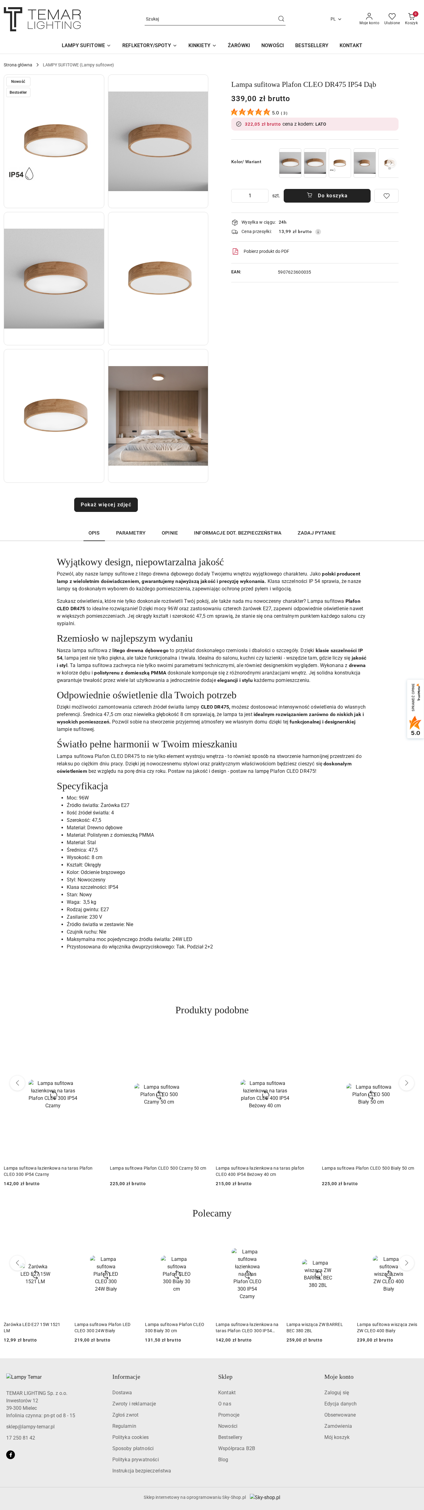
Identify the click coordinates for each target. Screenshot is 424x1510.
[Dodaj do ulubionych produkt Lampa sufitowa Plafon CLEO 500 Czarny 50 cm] (95, 1036)
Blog (223, 1460)
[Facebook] (10, 1454)
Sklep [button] (225, 1376)
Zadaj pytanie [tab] (317, 533)
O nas (224, 1404)
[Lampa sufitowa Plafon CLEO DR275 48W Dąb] (365, 163)
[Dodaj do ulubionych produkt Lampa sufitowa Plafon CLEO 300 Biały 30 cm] (413, 1036)
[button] (54, 141)
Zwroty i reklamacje (134, 1404)
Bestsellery (230, 1437)
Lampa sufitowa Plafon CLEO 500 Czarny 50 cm (52, 1168)
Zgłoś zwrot (125, 1415)
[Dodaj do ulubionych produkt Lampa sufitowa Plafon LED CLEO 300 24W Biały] (130, 1239)
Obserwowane (340, 1415)
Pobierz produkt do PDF (266, 251)
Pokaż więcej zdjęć (106, 505)
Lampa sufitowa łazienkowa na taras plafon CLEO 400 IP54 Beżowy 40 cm (154, 1171)
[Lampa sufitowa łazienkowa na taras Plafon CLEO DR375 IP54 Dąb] (340, 163)
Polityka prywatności (135, 1460)
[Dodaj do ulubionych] (386, 196)
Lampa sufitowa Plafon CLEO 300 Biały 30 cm (368, 1168)
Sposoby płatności (133, 1448)
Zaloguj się (336, 1393)
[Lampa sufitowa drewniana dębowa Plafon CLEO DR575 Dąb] (290, 163)
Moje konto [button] (339, 1376)
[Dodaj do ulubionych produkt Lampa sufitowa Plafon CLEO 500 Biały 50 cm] (307, 1036)
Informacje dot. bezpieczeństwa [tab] (238, 533)
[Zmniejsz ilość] (236, 195)
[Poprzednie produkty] (17, 1083)
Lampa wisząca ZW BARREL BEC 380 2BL (314, 1327)
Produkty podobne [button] (212, 1009)
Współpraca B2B (236, 1448)
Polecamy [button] (212, 1213)
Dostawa (122, 1393)
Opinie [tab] (170, 533)
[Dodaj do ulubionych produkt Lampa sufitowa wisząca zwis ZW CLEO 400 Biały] (413, 1239)
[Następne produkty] (406, 1083)
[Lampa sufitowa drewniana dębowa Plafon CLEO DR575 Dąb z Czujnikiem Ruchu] (315, 163)
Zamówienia (338, 1426)
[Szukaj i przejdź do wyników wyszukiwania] (281, 19)
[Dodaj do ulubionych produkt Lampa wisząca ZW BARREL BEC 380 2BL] (342, 1239)
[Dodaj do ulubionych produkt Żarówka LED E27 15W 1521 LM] (60, 1239)
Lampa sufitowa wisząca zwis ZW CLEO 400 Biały (387, 1327)
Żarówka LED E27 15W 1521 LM (32, 1327)
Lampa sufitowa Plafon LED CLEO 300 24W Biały (102, 1327)
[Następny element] (391, 163)
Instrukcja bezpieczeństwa (141, 1471)
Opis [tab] (94, 533)
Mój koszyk (337, 1437)
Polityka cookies (130, 1437)
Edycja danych (340, 1404)
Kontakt (227, 1393)
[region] (338, 163)
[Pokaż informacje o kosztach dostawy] (318, 231)
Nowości (227, 1426)
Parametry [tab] (131, 533)
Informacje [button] (126, 1376)
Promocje (228, 1415)
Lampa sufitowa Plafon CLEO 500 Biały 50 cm (262, 1168)
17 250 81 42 (20, 1438)
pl (333, 18)
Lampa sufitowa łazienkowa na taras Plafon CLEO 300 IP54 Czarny (247, 1328)
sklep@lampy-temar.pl (30, 1427)
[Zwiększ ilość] (263, 195)
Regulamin (124, 1426)
